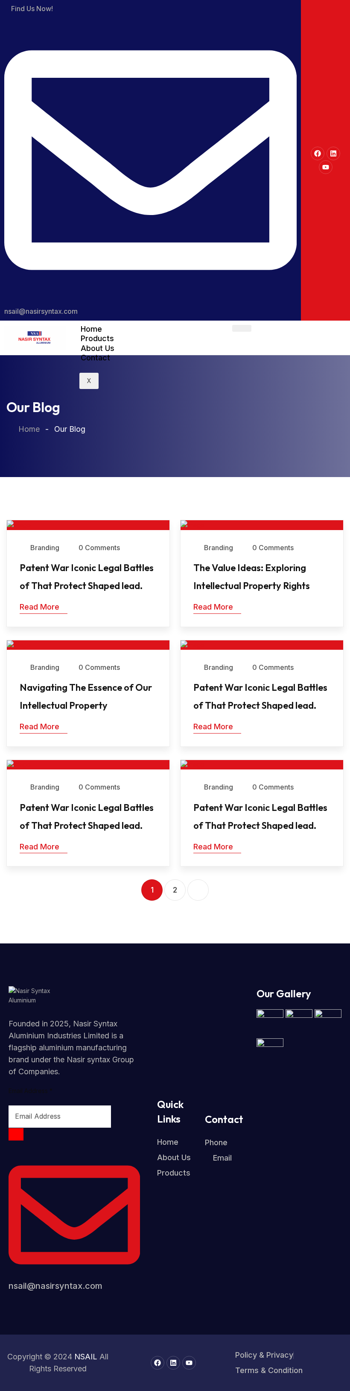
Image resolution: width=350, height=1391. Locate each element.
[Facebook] (317, 153)
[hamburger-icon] (241, 328)
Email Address (30, 1090)
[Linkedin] (333, 153)
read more (39, 606)
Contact (95, 357)
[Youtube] (325, 167)
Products (97, 338)
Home (91, 328)
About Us (97, 348)
